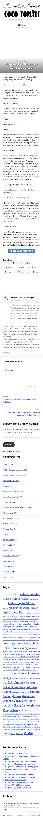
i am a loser (35, 344)
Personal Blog (8, 529)
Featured (5, 608)
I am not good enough (11, 496)
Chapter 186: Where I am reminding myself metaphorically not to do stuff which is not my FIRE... (20, 769)
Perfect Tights (8, 523)
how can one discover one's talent (16, 619)
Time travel (28, 334)
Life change (15, 682)
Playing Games (13, 334)
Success (21, 334)
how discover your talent (32, 619)
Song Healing (8, 545)
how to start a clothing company (25, 662)
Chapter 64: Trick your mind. (16, 753)
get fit (8, 342)
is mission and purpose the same (20, 678)
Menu (22, 25)
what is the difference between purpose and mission (22, 714)
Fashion (11, 326)
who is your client (12, 727)
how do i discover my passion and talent (13, 621)
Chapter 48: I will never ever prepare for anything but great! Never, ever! (19, 778)
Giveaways (6, 486)
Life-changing (14, 331)
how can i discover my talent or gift (12, 616)
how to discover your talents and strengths (28, 640)
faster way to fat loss (21, 603)
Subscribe (8, 444)
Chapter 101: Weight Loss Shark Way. (19, 782)
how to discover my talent (27, 632)
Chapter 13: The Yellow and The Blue (19, 774)
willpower (6, 352)
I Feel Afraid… (8, 502)
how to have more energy (22, 344)
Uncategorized (8, 566)
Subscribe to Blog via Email (20, 423)
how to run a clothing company (12, 657)
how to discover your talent (10, 640)
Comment (32, 386)
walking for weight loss (28, 350)
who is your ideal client (24, 727)
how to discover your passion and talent (30, 637)
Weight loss (7, 571)
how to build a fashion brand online (25, 624)
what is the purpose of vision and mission (16, 722)
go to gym (14, 342)
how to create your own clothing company (25, 629)
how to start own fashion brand (13, 670)
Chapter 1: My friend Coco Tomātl (18, 787)
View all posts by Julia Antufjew (27, 318)
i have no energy (8, 347)
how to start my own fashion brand (28, 667)
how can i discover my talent (32, 613)
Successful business (10, 555)
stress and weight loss (13, 350)
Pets (4, 534)
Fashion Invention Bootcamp (13, 475)
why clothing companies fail (19, 729)
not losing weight (20, 347)
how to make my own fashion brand (25, 651)
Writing (8, 336)
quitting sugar (26, 692)
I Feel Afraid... (17, 329)
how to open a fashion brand (30, 654)
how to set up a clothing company (18, 659)
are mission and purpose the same (11, 595)
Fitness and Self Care (11, 480)
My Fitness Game (25, 331)
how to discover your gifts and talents (28, 634)
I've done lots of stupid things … (14, 507)
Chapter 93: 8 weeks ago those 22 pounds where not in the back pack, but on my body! (19, 762)
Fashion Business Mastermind (14, 470)
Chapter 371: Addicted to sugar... (17, 785)
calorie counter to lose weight (17, 339)
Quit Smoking (17, 692)
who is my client (23, 724)
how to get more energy (18, 643)
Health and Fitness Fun (23, 326)
